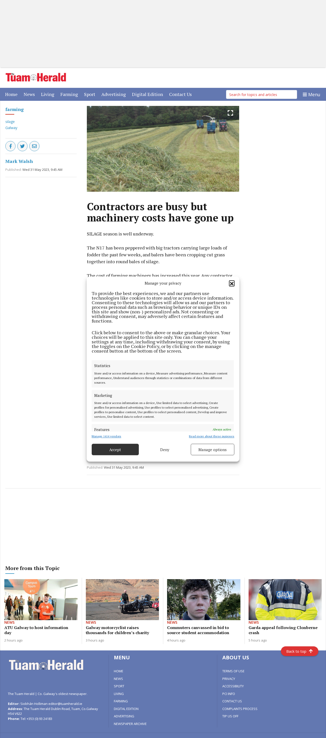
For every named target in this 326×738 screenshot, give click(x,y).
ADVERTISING (124, 716)
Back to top (296, 651)
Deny (164, 449)
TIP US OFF (230, 716)
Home (12, 94)
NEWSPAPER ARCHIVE (130, 723)
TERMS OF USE (233, 671)
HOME (118, 671)
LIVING (119, 693)
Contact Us (181, 94)
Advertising (114, 94)
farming (14, 109)
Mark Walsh (19, 161)
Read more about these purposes (211, 436)
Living (48, 94)
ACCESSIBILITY (233, 686)
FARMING (121, 701)
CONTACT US (232, 701)
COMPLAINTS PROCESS (239, 708)
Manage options (212, 449)
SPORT (119, 686)
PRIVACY (228, 678)
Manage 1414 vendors (106, 436)
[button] (231, 283)
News (30, 94)
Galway (11, 127)
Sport (90, 94)
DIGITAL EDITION (126, 708)
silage (10, 121)
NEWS (118, 678)
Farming (70, 94)
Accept (115, 449)
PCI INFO (228, 693)
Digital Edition (148, 94)
